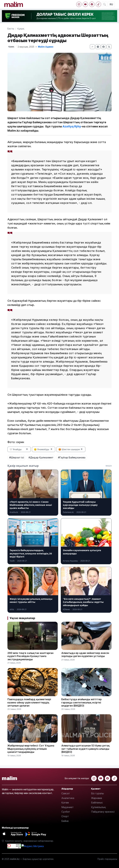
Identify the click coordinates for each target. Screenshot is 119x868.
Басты (10, 28)
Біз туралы (97, 793)
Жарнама (96, 798)
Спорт (65, 816)
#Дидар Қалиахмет (41, 457)
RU (111, 4)
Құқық (20, 28)
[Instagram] (79, 4)
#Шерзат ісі (16, 457)
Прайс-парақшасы (107, 859)
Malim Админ (45, 46)
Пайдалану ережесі (103, 811)
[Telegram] (97, 46)
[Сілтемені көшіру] (92, 46)
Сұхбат (65, 811)
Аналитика (67, 798)
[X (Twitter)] (109, 46)
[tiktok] (98, 4)
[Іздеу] (104, 4)
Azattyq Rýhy (72, 126)
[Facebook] (92, 4)
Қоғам (65, 802)
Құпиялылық (98, 807)
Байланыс (97, 802)
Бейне (65, 820)
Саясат (65, 793)
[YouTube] (85, 4)
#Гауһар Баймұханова (71, 457)
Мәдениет (67, 807)
